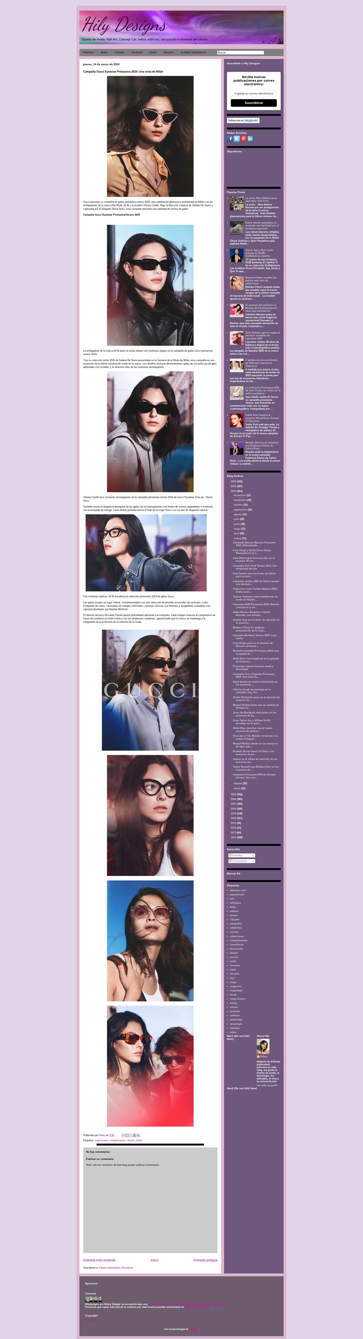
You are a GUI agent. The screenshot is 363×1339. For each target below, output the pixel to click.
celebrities (236, 927)
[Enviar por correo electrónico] (124, 1135)
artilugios (235, 902)
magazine (235, 986)
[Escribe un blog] (127, 1135)
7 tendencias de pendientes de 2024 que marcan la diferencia (261, 363)
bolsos (234, 915)
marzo (238, 538)
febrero (238, 783)
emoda (234, 957)
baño (233, 907)
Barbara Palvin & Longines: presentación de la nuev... (249, 629)
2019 (234, 813)
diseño (130, 1140)
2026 (234, 481)
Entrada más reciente (99, 1260)
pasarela (235, 1011)
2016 (234, 827)
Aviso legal (91, 1320)
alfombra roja (238, 890)
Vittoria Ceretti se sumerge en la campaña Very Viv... (252, 691)
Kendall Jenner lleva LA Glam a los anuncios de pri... (253, 753)
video (233, 1032)
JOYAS (153, 52)
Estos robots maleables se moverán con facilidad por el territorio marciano (262, 225)
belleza (234, 911)
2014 (234, 837)
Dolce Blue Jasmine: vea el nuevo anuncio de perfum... (252, 730)
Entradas (237, 855)
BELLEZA (169, 52)
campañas (236, 923)
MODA (104, 52)
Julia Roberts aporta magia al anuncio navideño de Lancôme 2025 (262, 335)
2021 (234, 803)
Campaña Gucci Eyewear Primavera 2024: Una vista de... (254, 675)
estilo (233, 961)
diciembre (240, 495)
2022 (234, 799)
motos (233, 1003)
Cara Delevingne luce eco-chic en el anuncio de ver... (254, 559)
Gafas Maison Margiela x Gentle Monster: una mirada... (251, 614)
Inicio (154, 1260)
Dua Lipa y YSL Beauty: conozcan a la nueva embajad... (255, 737)
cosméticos (236, 944)
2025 (234, 486)
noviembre (240, 500)
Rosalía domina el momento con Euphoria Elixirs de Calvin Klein (261, 445)
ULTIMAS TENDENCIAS (193, 52)
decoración (236, 948)
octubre (239, 504)
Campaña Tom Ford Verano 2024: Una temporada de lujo (255, 567)
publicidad (236, 1019)
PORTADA (88, 52)
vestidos (235, 1028)
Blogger (193, 1329)
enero (237, 788)
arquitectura (237, 894)
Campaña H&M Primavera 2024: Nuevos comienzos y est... (256, 606)
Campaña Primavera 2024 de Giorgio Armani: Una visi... (254, 776)
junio (237, 524)
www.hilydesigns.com (198, 1307)
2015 (234, 832)
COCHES (119, 52)
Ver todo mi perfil (267, 1085)
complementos (118, 1140)
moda (139, 1140)
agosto (238, 514)
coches (234, 932)
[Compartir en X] (131, 1135)
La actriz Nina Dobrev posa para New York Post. (261, 200)
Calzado (234, 919)
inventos (235, 965)
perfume (235, 1015)
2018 (234, 818)
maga (233, 982)
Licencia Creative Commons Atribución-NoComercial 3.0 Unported (187, 1304)
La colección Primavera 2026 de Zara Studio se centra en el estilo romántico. (262, 390)
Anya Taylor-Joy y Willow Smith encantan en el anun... (251, 722)
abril (237, 533)
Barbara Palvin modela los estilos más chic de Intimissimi (260, 280)
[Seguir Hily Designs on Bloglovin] (243, 122)
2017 (234, 823)
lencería (234, 973)
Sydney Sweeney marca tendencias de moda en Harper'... (255, 598)
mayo (237, 528)
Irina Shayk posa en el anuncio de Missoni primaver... (253, 644)
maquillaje (236, 990)
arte (232, 898)
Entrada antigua (205, 1260)
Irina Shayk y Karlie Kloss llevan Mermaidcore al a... (252, 552)
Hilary (264, 1056)
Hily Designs (123, 24)
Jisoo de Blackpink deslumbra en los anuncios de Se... (254, 714)
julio (237, 519)
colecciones (101, 1140)
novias (234, 1007)
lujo (232, 978)
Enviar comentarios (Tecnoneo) (116, 1267)
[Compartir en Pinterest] (138, 1135)
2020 (234, 808)
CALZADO (136, 52)
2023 (234, 794)
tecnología (236, 1024)
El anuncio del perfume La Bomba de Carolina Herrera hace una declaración (261, 308)
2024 (234, 491)
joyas (233, 969)
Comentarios (239, 861)
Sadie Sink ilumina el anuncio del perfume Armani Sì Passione (262, 418)
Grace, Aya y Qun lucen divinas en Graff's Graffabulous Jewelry (259, 253)
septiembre (241, 509)
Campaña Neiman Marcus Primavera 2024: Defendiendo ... (254, 544)
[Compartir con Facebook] (135, 1135)
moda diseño (237, 998)
